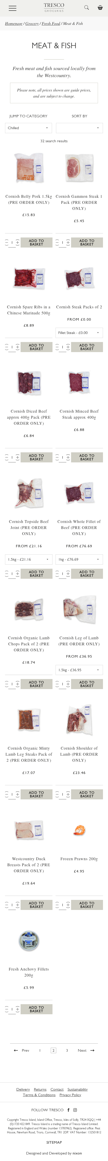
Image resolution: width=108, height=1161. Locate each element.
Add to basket (36, 242)
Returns (40, 1089)
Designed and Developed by (54, 1153)
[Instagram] (75, 1110)
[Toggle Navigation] (12, 8)
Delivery (23, 1089)
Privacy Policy (70, 1094)
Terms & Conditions (39, 1094)
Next (82, 1050)
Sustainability (78, 1089)
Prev (25, 1050)
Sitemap (54, 1142)
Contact (57, 1089)
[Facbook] (68, 1110)
